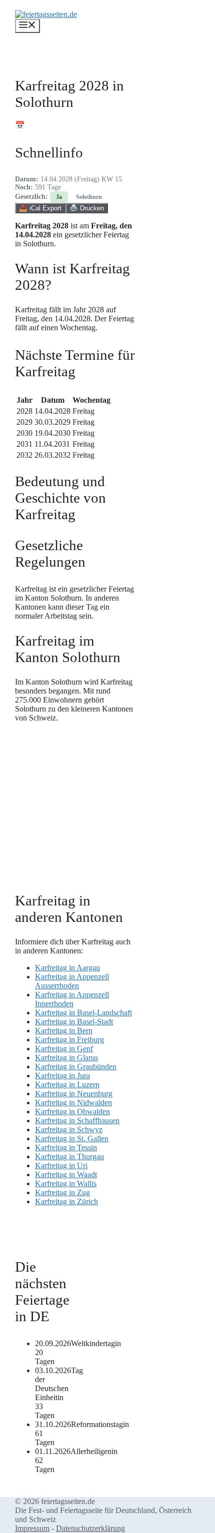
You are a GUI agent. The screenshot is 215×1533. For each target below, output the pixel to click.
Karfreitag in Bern (63, 1030)
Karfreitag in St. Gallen (71, 1138)
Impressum (32, 1528)
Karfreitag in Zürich (66, 1201)
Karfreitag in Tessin (66, 1147)
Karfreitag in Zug (62, 1192)
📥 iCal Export (40, 208)
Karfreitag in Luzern (67, 1084)
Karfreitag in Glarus (66, 1057)
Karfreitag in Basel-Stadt (74, 1021)
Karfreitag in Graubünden (75, 1066)
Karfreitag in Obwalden (72, 1111)
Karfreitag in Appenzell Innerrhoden (72, 999)
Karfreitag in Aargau (67, 967)
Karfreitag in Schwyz (68, 1129)
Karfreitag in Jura (62, 1075)
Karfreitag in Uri (61, 1165)
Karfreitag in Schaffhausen (77, 1120)
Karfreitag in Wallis (65, 1183)
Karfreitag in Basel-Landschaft (83, 1012)
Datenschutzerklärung (90, 1528)
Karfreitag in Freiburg (69, 1039)
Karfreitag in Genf (64, 1048)
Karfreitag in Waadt (66, 1174)
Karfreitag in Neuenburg (73, 1093)
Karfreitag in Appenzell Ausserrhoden (72, 981)
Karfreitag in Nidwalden (73, 1102)
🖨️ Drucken (87, 208)
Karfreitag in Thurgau (69, 1156)
